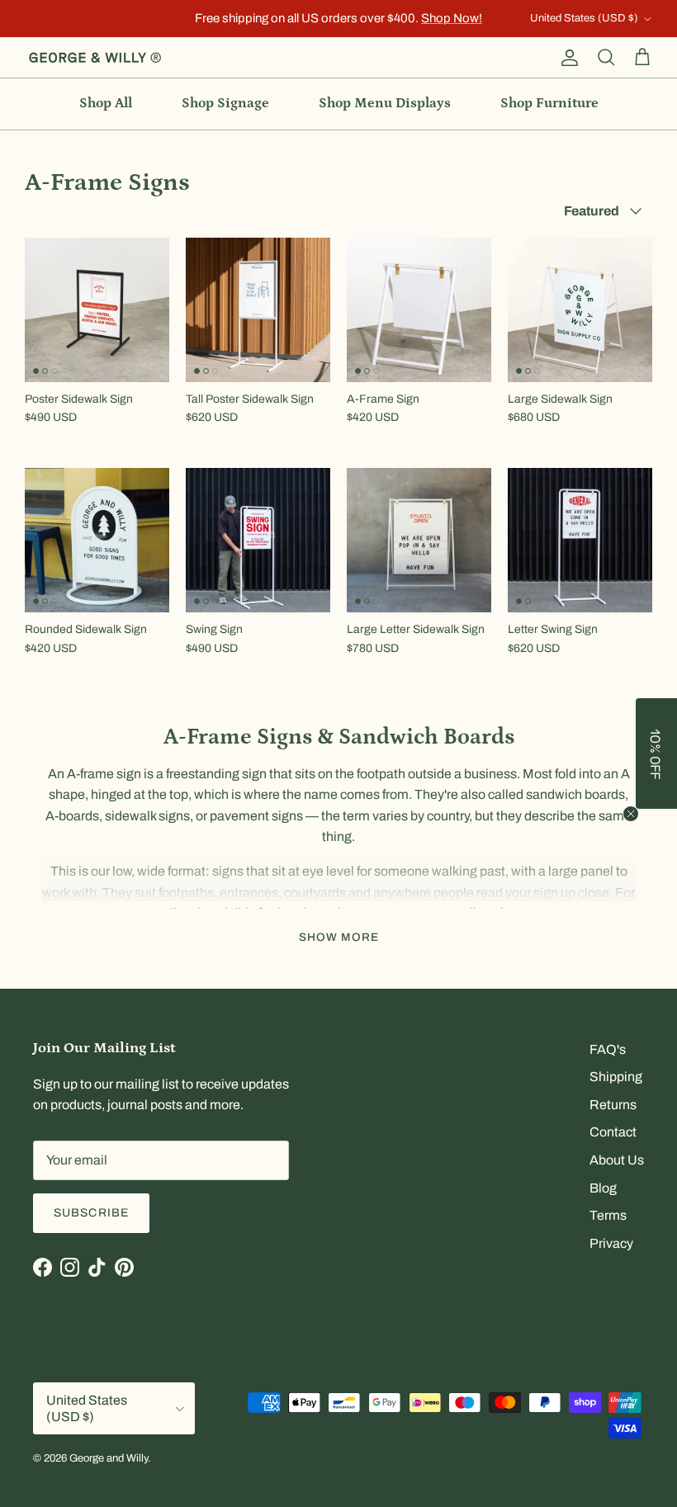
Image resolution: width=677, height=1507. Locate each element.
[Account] (566, 58)
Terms (608, 1215)
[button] (656, 753)
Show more (339, 937)
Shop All (105, 103)
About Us (616, 1160)
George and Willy (108, 1458)
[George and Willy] (95, 58)
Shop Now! (451, 18)
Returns (613, 1105)
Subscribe (91, 1213)
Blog (603, 1188)
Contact (613, 1132)
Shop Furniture (549, 103)
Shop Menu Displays (385, 103)
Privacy (611, 1243)
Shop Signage (225, 103)
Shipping (615, 1077)
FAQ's (607, 1049)
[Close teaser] (631, 813)
